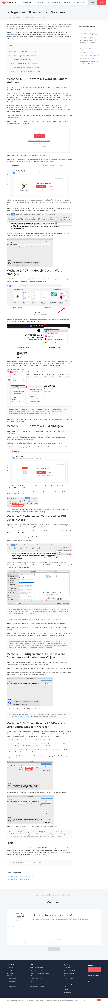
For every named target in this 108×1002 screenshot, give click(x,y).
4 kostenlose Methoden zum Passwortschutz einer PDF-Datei (88, 34)
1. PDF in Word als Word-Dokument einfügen (24, 52)
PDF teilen (9, 984)
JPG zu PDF (9, 970)
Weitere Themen (45, 17)
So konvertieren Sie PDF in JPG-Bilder (19, 879)
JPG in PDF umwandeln (36, 978)
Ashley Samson (29, 17)
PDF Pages (32, 981)
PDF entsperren (27, 2)
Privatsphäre (67, 976)
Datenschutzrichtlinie (50, 943)
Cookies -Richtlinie (69, 973)
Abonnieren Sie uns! (93, 969)
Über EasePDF (67, 967)
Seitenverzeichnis (68, 978)
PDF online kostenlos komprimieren (39, 973)
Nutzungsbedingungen (70, 970)
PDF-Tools (91, 37)
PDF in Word (10, 34)
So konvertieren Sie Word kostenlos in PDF (20, 876)
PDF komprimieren (39, 2)
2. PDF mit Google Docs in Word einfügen (23, 56)
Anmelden (101, 2)
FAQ (65, 986)
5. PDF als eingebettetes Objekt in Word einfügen (25, 67)
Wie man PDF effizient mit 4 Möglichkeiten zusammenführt (88, 49)
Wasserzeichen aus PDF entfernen (39, 984)
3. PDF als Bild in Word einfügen (20, 59)
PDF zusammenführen (53, 2)
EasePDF (11, 2)
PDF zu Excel (10, 973)
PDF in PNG (26, 613)
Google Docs (29, 279)
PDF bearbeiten (11, 976)
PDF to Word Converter (35, 121)
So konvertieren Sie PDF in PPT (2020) (89, 55)
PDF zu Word (10, 967)
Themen (66, 989)
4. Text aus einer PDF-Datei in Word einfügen (24, 63)
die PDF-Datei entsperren (21, 716)
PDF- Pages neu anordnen (37, 976)
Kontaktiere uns (68, 992)
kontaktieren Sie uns (39, 854)
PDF (64, 107)
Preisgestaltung (80, 2)
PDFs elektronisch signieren (37, 986)
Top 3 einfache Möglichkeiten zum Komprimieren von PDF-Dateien (89, 62)
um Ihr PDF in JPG (66, 431)
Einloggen (92, 2)
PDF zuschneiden (11, 986)
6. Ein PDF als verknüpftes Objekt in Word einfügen (26, 71)
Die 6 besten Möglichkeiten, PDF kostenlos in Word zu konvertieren (89, 41)
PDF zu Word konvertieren (37, 967)
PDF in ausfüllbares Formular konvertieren (41, 970)
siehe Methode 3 (45, 95)
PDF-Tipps (37, 17)
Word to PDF (16, 107)
